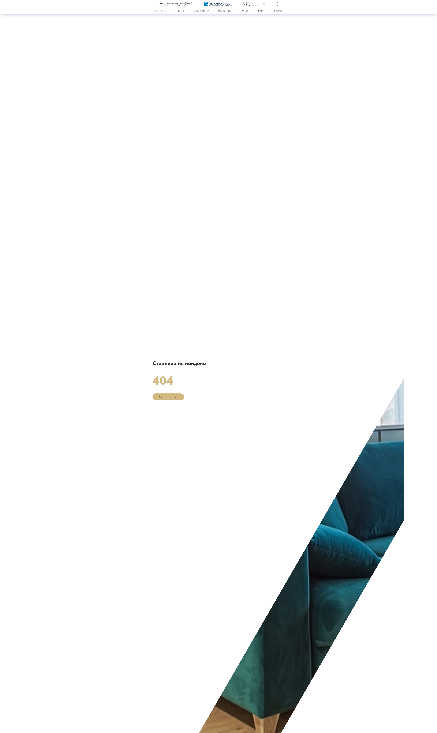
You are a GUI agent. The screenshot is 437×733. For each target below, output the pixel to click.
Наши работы (224, 11)
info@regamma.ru (249, 5)
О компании (161, 11)
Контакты (277, 11)
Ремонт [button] (180, 11)
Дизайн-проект (201, 11)
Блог (260, 11)
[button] (268, 4)
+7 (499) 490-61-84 (249, 3)
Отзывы (245, 11)
